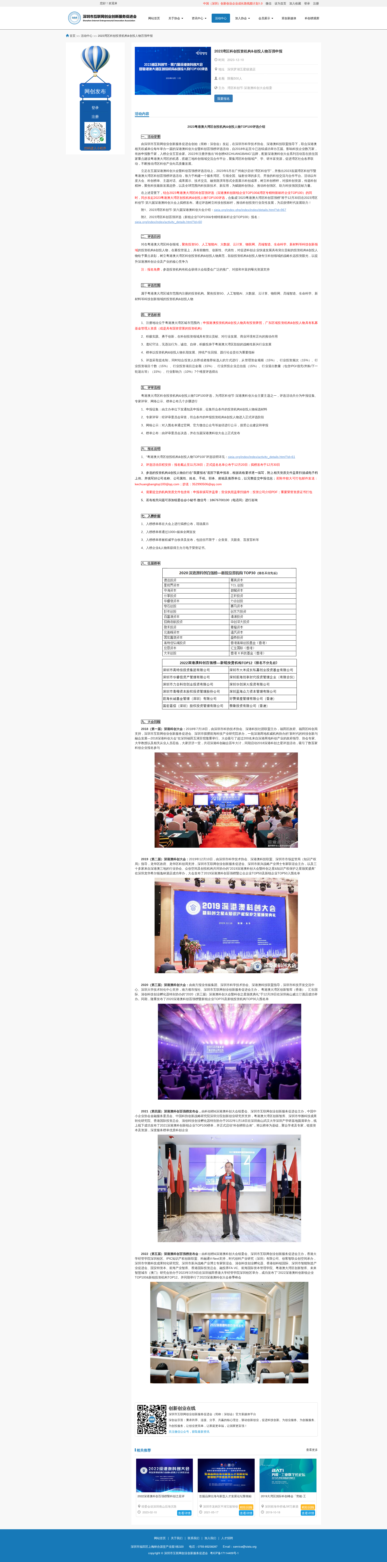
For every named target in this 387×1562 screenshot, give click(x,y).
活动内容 (142, 113)
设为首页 (280, 3)
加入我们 (210, 1538)
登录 (307, 3)
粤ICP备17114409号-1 (224, 1553)
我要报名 (223, 98)
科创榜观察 (312, 18)
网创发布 (95, 91)
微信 (268, 3)
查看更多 (312, 1450)
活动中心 (221, 18)
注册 (316, 3)
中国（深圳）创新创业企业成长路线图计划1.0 (232, 3)
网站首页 (154, 18)
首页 (72, 35)
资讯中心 (198, 18)
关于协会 (174, 18)
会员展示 (264, 18)
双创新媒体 (289, 18)
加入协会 (241, 18)
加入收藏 (295, 3)
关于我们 (177, 1538)
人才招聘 (227, 1538)
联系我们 (193, 1538)
